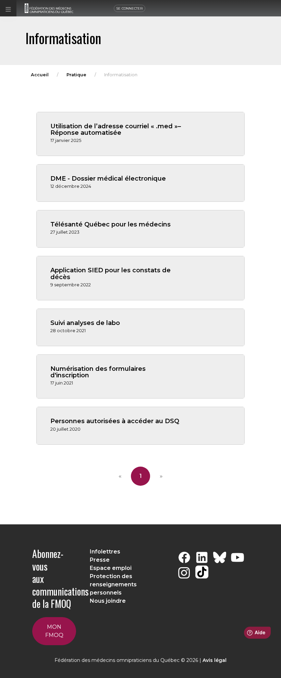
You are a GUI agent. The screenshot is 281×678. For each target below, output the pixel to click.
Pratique (76, 74)
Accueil (40, 74)
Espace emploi (111, 568)
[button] (8, 8)
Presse (100, 560)
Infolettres (105, 551)
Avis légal (215, 660)
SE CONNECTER (130, 8)
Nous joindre (108, 601)
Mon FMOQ (54, 631)
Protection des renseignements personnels (113, 584)
